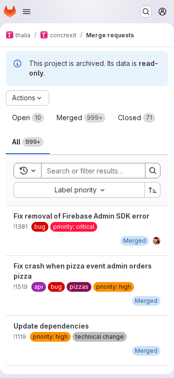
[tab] (28, 118)
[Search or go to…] (146, 11)
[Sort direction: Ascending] (152, 190)
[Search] (152, 170)
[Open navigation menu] (26, 11)
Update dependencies (51, 326)
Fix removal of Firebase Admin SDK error (81, 216)
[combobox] (79, 190)
